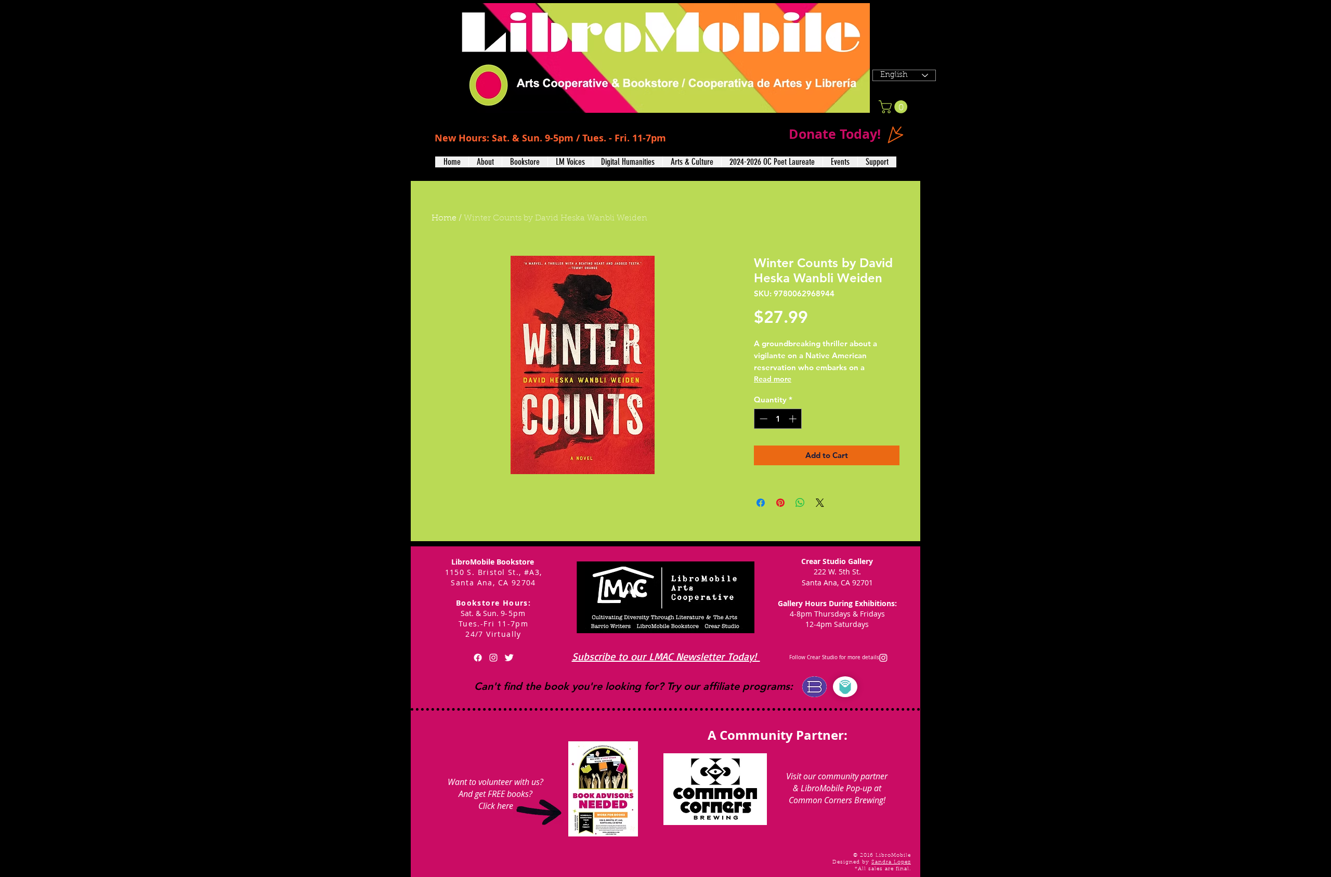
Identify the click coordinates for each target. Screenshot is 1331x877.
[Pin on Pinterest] (780, 502)
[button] (485, 161)
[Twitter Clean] (509, 657)
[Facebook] (478, 657)
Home (444, 218)
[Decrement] (762, 418)
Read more (772, 379)
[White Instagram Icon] (493, 657)
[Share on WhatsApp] (800, 502)
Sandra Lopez (891, 862)
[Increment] (794, 418)
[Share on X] (820, 502)
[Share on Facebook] (760, 502)
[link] (894, 106)
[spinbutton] (778, 418)
